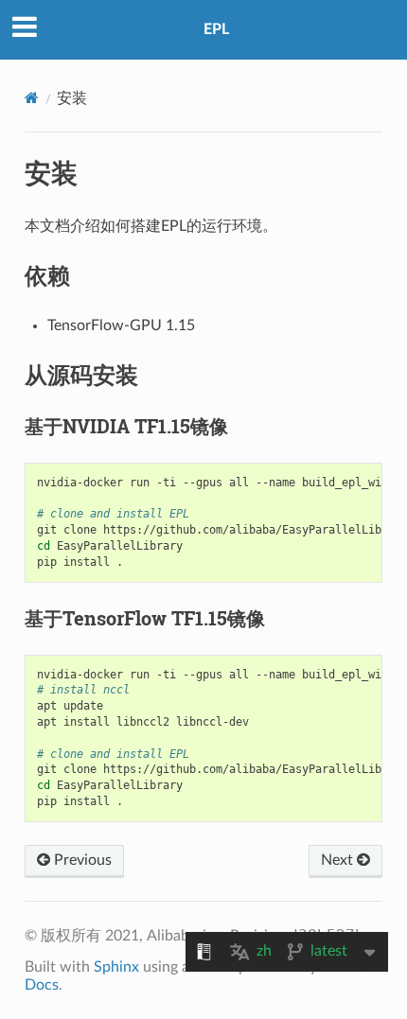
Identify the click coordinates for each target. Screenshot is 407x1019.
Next (339, 860)
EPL (216, 29)
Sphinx (116, 967)
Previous (81, 860)
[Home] (32, 98)
